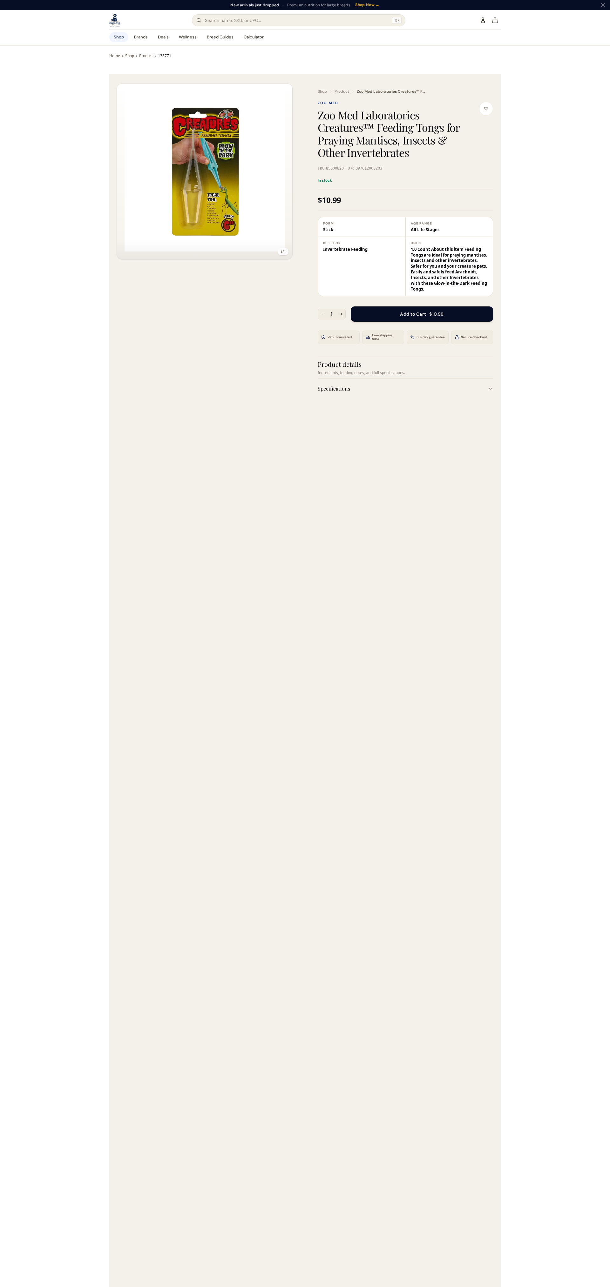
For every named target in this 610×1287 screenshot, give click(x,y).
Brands (141, 37)
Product (146, 55)
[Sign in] (483, 20)
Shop (119, 37)
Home (114, 55)
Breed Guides (220, 37)
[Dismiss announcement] (603, 5)
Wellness (188, 37)
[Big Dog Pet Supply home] (114, 20)
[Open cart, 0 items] (495, 20)
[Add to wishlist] (486, 109)
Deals (163, 37)
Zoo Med (328, 103)
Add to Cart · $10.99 (422, 314)
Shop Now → (384, 5)
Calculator (254, 37)
